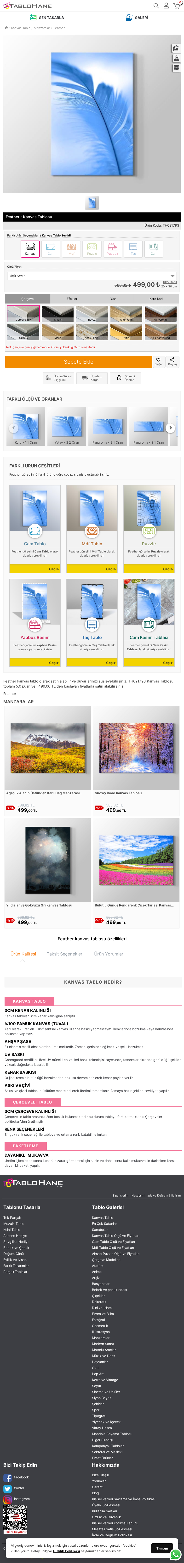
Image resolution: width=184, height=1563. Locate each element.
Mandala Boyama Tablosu (112, 1434)
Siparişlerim (120, 1195)
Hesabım (137, 1195)
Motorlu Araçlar (104, 1350)
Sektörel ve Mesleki (107, 1452)
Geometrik (100, 1326)
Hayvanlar (100, 1362)
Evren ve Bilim (103, 1314)
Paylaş (172, 364)
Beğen (159, 364)
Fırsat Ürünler (102, 1458)
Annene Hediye (15, 1236)
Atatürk (98, 1266)
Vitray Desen (102, 1428)
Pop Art (98, 1374)
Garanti (97, 1487)
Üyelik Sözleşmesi (106, 1505)
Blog (95, 1493)
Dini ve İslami (102, 1308)
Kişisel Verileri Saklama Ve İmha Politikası (123, 1499)
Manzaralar (100, 1338)
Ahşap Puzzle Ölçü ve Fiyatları (115, 1254)
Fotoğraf (98, 1320)
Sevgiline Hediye (16, 1242)
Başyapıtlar (100, 1284)
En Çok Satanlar (104, 1224)
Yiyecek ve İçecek (106, 1422)
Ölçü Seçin (17, 276)
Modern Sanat (103, 1344)
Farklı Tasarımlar (16, 1266)
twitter (19, 1488)
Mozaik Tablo (13, 1224)
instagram (22, 1499)
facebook (21, 1477)
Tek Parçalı (12, 1218)
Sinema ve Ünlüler (106, 1392)
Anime (97, 1272)
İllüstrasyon (101, 1332)
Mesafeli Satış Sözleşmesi (112, 1529)
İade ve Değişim (157, 1195)
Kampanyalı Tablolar (108, 1446)
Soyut (96, 1386)
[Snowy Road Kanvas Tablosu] (136, 747)
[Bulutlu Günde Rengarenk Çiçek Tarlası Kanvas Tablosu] (136, 860)
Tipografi (99, 1416)
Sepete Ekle (78, 362)
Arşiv (96, 1278)
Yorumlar (99, 1481)
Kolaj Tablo (11, 1230)
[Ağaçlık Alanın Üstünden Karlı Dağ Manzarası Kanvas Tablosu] (48, 747)
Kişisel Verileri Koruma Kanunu (115, 1523)
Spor (95, 1410)
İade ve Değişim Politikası (112, 1535)
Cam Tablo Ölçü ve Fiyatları (113, 1242)
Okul (95, 1368)
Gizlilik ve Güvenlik (106, 1517)
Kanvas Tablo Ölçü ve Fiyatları (115, 1236)
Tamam (162, 1548)
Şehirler (98, 1404)
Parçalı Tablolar (15, 1272)
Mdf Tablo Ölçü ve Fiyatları (113, 1248)
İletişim (176, 1195)
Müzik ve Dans (103, 1356)
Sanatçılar (100, 1230)
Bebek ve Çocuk (16, 1248)
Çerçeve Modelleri (106, 1260)
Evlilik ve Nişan (15, 1260)
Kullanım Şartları (104, 1511)
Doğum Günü (13, 1254)
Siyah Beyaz (101, 1398)
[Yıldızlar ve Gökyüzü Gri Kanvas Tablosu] (48, 860)
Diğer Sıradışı (102, 1440)
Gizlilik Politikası (66, 1551)
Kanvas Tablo (102, 1218)
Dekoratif (99, 1302)
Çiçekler (98, 1296)
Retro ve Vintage (105, 1380)
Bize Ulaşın (100, 1475)
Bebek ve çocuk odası (109, 1290)
